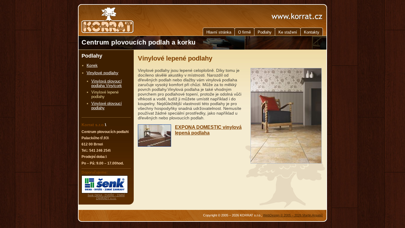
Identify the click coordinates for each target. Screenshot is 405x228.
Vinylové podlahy (102, 72)
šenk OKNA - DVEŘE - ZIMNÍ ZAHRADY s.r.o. (106, 197)
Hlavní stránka (218, 32)
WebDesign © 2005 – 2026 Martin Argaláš (293, 215)
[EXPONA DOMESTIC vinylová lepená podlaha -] (154, 136)
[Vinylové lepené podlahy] (286, 162)
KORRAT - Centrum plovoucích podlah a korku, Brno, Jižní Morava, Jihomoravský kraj (105, 20)
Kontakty (311, 32)
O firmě (244, 32)
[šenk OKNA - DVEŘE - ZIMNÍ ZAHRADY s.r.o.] (105, 192)
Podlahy (265, 32)
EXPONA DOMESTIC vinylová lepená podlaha (208, 129)
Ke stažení (287, 32)
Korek (92, 65)
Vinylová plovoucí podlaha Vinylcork (106, 83)
